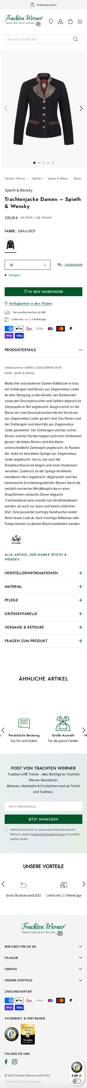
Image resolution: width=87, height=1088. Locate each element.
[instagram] (14, 1063)
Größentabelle (73, 265)
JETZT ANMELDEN (43, 819)
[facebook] (6, 1063)
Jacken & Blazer (58, 178)
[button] (80, 21)
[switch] (77, 1081)
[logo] (24, 21)
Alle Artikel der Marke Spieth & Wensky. (36, 557)
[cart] (70, 21)
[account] (60, 21)
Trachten (37, 178)
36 (11, 264)
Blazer (77, 178)
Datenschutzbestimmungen (48, 834)
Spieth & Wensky (18, 190)
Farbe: (20, 231)
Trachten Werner (15, 178)
